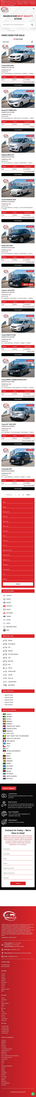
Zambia (3, 1074)
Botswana (4, 1081)
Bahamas (3, 1042)
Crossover (4, 1013)
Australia (3, 1085)
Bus (2, 1010)
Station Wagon (5, 1003)
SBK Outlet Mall (5, 966)
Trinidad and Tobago (6, 1048)
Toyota (3, 973)
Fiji (2, 1064)
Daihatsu (3, 978)
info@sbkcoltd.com (13, 956)
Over (4, 1033)
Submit (18, 883)
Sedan (3, 998)
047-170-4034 (15, 944)
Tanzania (3, 1078)
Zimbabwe (4, 1072)
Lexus (2, 987)
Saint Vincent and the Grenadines (9, 1055)
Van (2, 1006)
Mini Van (3, 1008)
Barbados (3, 1052)
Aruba (2, 1060)
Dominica (3, 1047)
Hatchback (4, 999)
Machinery (4, 1020)
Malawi (3, 1079)
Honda (3, 975)
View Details (18, 85)
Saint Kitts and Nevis (6, 1057)
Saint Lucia (4, 1054)
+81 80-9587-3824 (19, 946)
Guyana (3, 1043)
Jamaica (3, 1040)
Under (4, 1026)
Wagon (3, 1005)
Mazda (3, 980)
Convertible (4, 1018)
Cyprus (3, 1067)
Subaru (3, 984)
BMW (2, 990)
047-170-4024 (17, 943)
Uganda (3, 1071)
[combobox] (18, 501)
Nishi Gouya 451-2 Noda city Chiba (22, 953)
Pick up (3, 1017)
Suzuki (3, 985)
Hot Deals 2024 (5, 964)
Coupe (3, 1015)
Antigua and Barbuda (6, 1066)
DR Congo (4, 1076)
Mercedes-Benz (5, 989)
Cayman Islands (5, 1050)
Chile (2, 1062)
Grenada (3, 1045)
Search (18, 584)
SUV (2, 1001)
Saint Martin (4, 1059)
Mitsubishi (4, 982)
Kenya (2, 1069)
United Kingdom (5, 1083)
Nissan (3, 977)
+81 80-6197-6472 (15, 949)
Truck (2, 1011)
